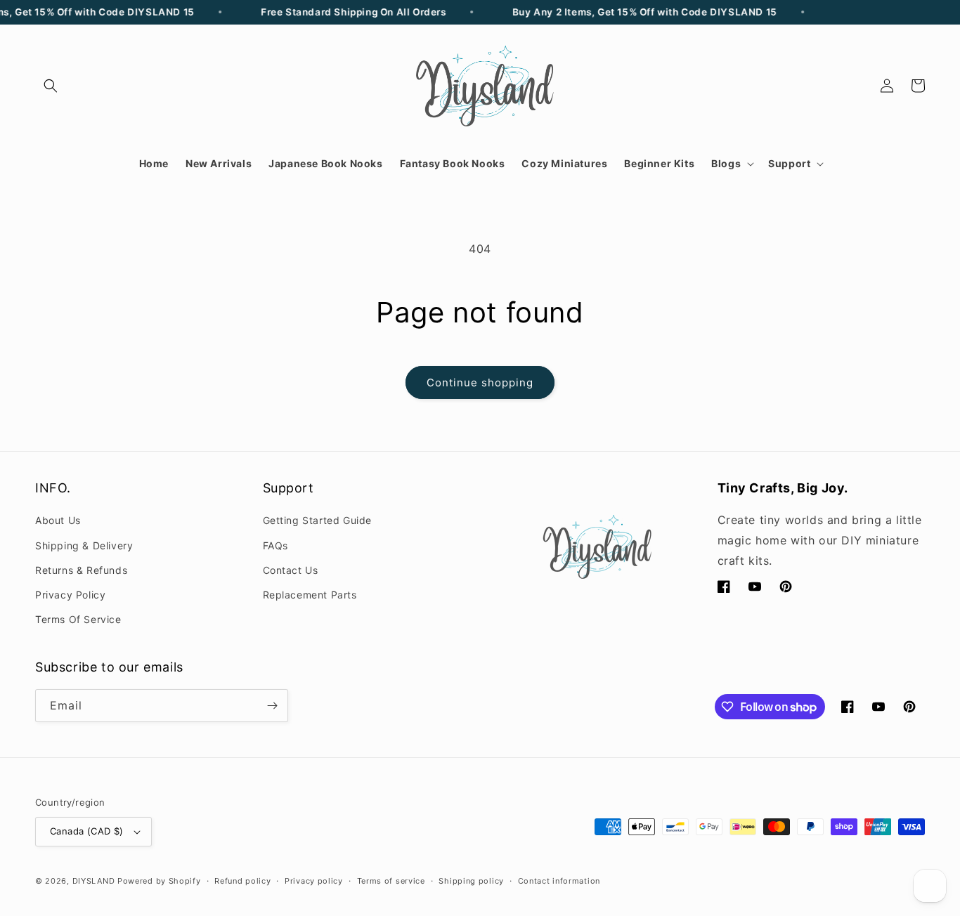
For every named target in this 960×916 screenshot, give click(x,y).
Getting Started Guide (317, 520)
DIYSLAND (93, 881)
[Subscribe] (272, 705)
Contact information (559, 881)
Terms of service (391, 881)
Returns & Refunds (81, 570)
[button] (50, 85)
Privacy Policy (70, 595)
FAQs (275, 545)
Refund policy (242, 881)
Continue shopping (480, 382)
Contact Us (290, 570)
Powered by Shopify (159, 881)
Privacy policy (314, 881)
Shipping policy (471, 881)
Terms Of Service (78, 619)
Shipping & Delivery (84, 545)
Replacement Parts (310, 595)
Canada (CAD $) (87, 831)
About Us (58, 520)
